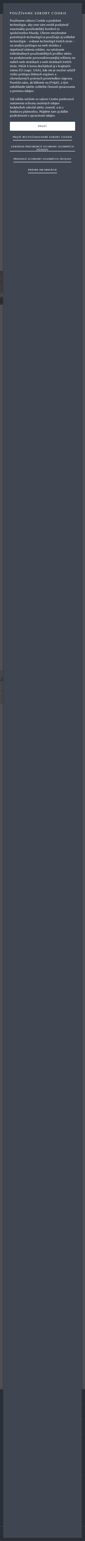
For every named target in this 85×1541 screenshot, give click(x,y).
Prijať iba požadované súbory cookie (42, 136)
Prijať (42, 126)
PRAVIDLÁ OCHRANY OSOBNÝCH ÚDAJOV (43, 158)
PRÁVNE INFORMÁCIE (42, 169)
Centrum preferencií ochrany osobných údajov (42, 148)
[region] (42, 770)
